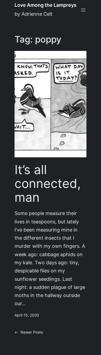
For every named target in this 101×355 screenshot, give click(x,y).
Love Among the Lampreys (45, 5)
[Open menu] (83, 10)
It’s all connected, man (48, 183)
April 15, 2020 (27, 315)
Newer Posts (29, 332)
